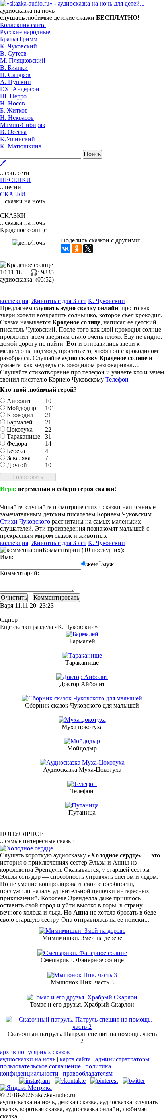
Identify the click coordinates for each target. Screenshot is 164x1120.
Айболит (19, 400)
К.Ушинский (17, 139)
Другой (17, 465)
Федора (17, 443)
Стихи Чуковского (25, 521)
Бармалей (20, 422)
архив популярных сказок (35, 1052)
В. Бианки (14, 67)
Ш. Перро (13, 96)
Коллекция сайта (23, 24)
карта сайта (75, 1059)
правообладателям (88, 1073)
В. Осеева (13, 131)
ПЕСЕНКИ (15, 179)
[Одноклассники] (77, 248)
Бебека (16, 450)
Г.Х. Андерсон (19, 89)
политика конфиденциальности (55, 1070)
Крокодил (20, 415)
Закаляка (19, 458)
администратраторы (122, 1059)
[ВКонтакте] (65, 248)
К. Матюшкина (20, 146)
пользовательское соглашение (40, 1066)
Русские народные (25, 32)
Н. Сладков (15, 74)
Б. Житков (14, 110)
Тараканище (23, 436)
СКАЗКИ (13, 194)
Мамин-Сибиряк (22, 124)
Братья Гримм (18, 39)
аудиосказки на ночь (27, 1059)
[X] (88, 248)
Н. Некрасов (17, 117)
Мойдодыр (21, 408)
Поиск (92, 154)
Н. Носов (12, 103)
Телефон (117, 379)
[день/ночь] (28, 242)
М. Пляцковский (22, 60)
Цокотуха (20, 429)
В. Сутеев (13, 53)
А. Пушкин (15, 82)
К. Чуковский (18, 46)
